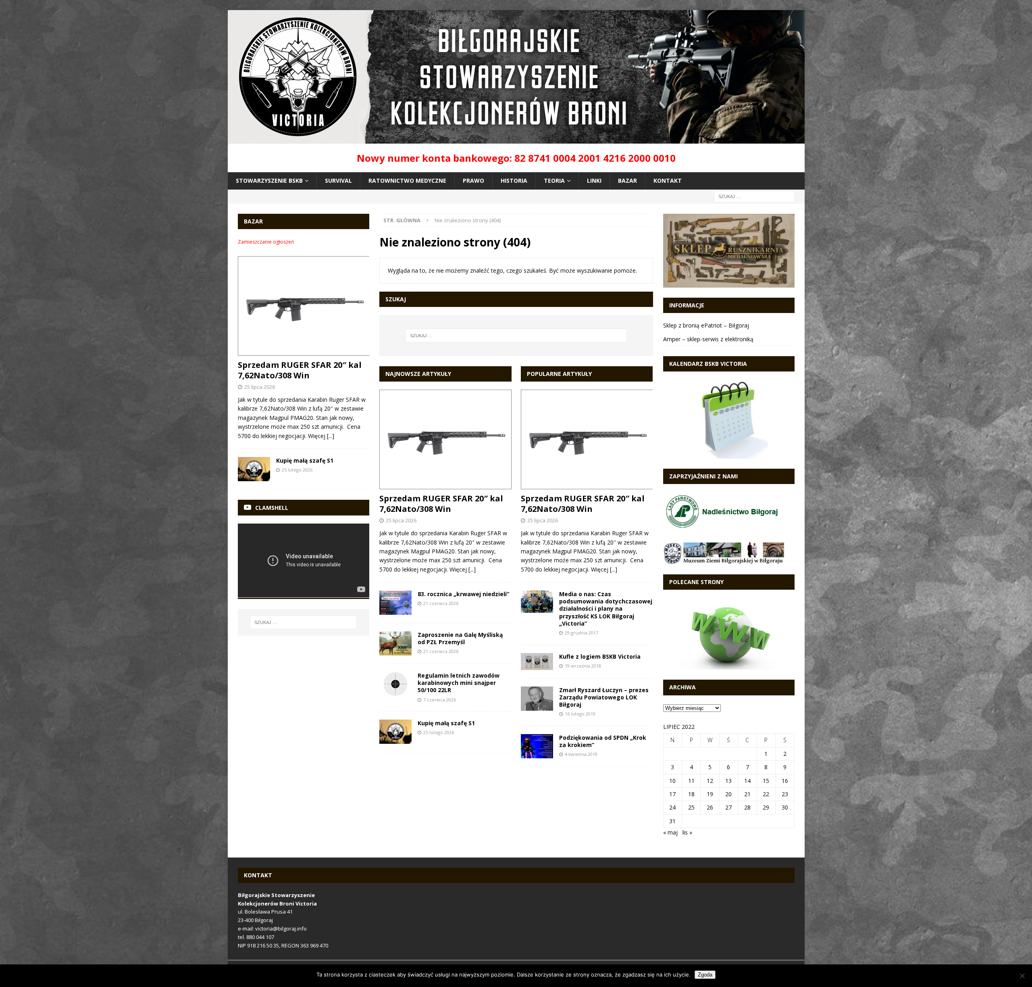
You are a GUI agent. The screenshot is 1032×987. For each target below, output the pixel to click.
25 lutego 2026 (438, 732)
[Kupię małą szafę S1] (395, 732)
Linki (594, 180)
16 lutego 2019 (580, 714)
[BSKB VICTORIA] (516, 139)
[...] (472, 569)
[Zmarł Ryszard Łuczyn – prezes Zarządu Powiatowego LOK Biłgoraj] (537, 699)
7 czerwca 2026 (439, 700)
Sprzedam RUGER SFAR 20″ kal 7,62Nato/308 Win (441, 503)
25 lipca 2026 (401, 520)
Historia (514, 180)
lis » (687, 832)
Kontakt (667, 180)
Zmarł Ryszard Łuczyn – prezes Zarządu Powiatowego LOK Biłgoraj (604, 697)
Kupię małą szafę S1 (446, 723)
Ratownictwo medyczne (407, 180)
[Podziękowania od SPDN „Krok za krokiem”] (537, 746)
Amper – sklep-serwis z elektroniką (708, 339)
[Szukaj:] (754, 196)
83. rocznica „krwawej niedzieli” (463, 594)
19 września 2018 (583, 666)
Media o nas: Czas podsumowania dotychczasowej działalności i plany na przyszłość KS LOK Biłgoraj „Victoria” (605, 608)
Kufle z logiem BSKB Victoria (600, 656)
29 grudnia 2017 (581, 633)
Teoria (554, 180)
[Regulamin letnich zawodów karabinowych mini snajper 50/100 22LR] (395, 684)
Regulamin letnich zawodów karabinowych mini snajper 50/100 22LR (458, 683)
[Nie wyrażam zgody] (1022, 976)
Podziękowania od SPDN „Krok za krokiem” (602, 741)
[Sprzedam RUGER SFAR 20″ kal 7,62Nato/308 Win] (445, 439)
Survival (338, 180)
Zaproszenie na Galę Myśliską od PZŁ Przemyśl (460, 638)
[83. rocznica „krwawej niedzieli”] (395, 603)
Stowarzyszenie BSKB (269, 180)
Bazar (627, 180)
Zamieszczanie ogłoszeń (266, 241)
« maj (670, 832)
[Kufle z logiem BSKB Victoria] (537, 661)
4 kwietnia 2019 (581, 754)
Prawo (473, 180)
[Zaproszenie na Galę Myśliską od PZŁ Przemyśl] (395, 643)
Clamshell (271, 507)
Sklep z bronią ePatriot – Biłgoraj (706, 325)
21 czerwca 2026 (440, 603)
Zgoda (705, 975)
